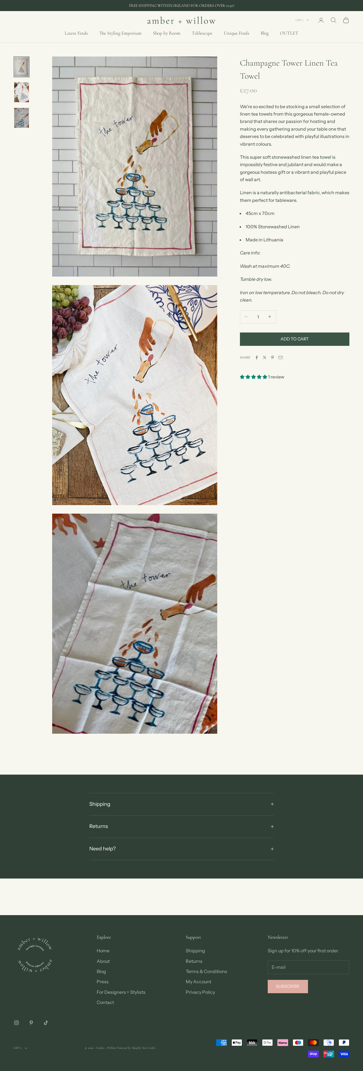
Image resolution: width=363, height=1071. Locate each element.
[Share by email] (280, 357)
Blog (265, 33)
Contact (105, 1002)
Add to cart (294, 338)
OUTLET (289, 33)
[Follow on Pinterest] (31, 1023)
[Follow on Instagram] (16, 1023)
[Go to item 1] (21, 67)
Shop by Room (166, 33)
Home (103, 950)
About (103, 961)
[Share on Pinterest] (272, 357)
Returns (194, 961)
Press (103, 981)
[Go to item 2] (21, 92)
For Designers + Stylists (121, 992)
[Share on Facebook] (256, 357)
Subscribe (288, 986)
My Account (198, 981)
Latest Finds (76, 33)
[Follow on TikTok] (46, 1023)
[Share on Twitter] (264, 357)
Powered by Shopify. (129, 1048)
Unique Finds (236, 33)
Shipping (195, 950)
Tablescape (202, 33)
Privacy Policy (200, 992)
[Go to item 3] (21, 117)
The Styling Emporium (120, 33)
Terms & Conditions (206, 971)
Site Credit (148, 1048)
